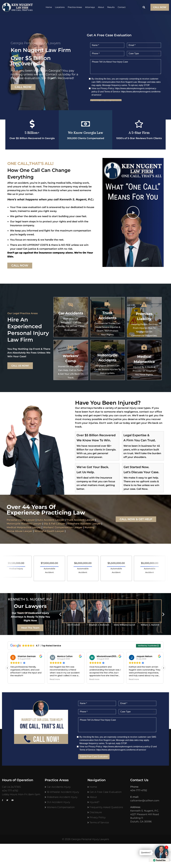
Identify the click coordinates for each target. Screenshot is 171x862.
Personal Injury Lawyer (21, 519)
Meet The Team (30, 627)
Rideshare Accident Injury (62, 797)
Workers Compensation (61, 807)
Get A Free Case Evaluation (106, 792)
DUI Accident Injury (58, 802)
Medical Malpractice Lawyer (24, 527)
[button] (133, 212)
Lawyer (96, 523)
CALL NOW (159, 7)
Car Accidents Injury (59, 786)
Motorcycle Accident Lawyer (24, 523)
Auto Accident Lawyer (50, 519)
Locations (60, 7)
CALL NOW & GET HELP (136, 519)
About (101, 7)
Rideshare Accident (79, 523)
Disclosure (96, 812)
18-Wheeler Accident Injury (63, 792)
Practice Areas (75, 7)
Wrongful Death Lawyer (49, 531)
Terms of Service (99, 822)
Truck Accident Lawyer (80, 519)
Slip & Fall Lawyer (54, 523)
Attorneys (90, 7)
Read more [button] (15, 679)
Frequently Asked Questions (106, 807)
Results (110, 7)
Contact (122, 7)
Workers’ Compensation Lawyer (63, 527)
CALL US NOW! (20, 365)
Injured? (94, 802)
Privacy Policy (98, 817)
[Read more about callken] (17, 7)
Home (49, 7)
